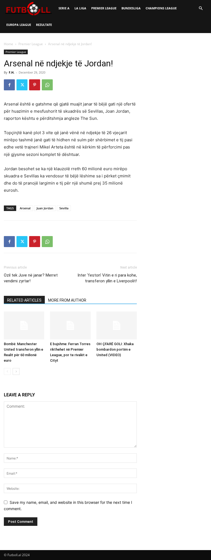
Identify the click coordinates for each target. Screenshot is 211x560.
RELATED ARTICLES (24, 300)
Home (8, 44)
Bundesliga (131, 8)
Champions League (161, 8)
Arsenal (25, 208)
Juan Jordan (45, 208)
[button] (200, 8)
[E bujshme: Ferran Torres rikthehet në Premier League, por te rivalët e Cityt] (70, 325)
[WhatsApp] (47, 84)
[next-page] (16, 371)
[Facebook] (9, 84)
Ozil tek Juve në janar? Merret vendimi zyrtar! (31, 278)
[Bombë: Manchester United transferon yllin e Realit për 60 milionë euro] (24, 325)
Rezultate (44, 25)
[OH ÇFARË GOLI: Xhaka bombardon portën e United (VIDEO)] (116, 325)
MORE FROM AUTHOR (67, 300)
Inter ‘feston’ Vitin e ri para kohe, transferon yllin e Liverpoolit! (107, 278)
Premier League (103, 8)
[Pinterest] (34, 84)
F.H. (11, 72)
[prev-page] (7, 371)
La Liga (80, 8)
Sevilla (63, 208)
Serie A (64, 8)
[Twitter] (21, 84)
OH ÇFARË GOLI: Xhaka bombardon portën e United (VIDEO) (115, 349)
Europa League (18, 25)
